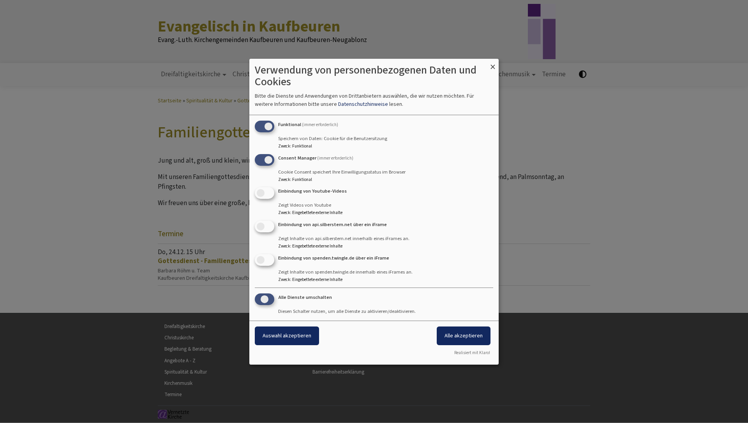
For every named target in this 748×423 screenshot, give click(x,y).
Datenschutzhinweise (363, 104)
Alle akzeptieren (464, 335)
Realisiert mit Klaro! (472, 353)
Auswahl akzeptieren (287, 335)
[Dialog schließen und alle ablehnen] (493, 63)
